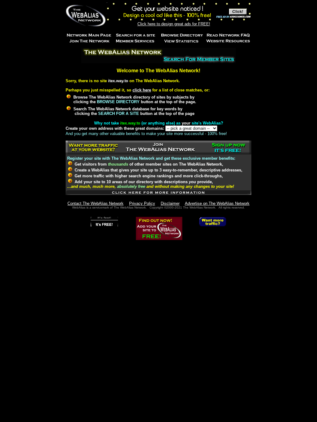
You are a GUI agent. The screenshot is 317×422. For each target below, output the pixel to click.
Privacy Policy (142, 203)
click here (141, 90)
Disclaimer (170, 203)
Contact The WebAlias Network (95, 203)
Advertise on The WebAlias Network (217, 203)
